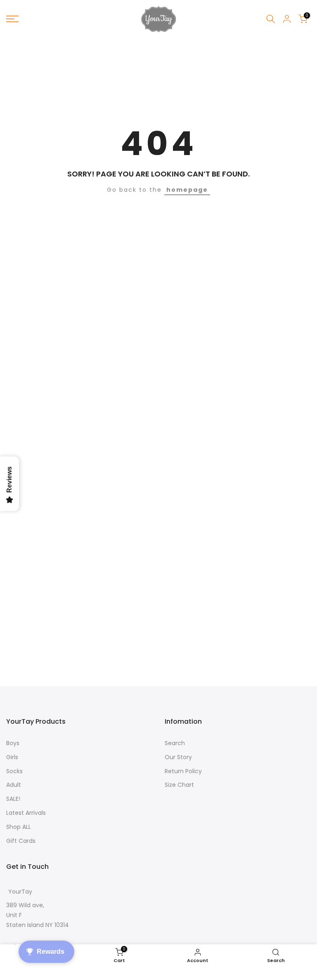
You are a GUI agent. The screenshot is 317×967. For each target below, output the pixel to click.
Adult (13, 785)
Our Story (178, 757)
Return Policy (183, 771)
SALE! (13, 799)
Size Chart (179, 785)
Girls (12, 757)
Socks (14, 771)
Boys (12, 743)
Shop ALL (18, 827)
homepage (187, 190)
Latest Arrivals (26, 813)
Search (175, 743)
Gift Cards (20, 841)
